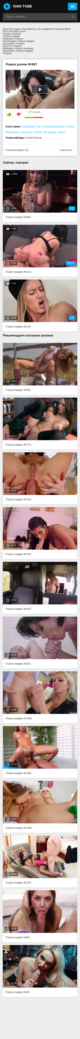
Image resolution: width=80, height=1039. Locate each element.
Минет (38, 132)
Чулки (70, 127)
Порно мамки (12, 34)
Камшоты (26, 132)
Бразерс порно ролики (18, 48)
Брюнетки (12, 132)
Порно (7, 53)
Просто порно (12, 46)
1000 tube (22, 6)
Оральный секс (31, 127)
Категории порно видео (18, 41)
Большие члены (54, 132)
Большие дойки (53, 127)
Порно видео (11, 36)
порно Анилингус (25, 29)
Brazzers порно (13, 39)
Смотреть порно (14, 44)
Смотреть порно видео (18, 51)
